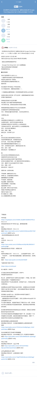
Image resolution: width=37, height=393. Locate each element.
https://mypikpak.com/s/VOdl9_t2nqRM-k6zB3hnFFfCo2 (18, 219)
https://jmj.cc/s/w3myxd (8, 266)
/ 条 (18, 2)
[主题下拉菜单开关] (35, 2)
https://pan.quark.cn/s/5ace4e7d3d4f (16, 260)
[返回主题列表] (1, 2)
